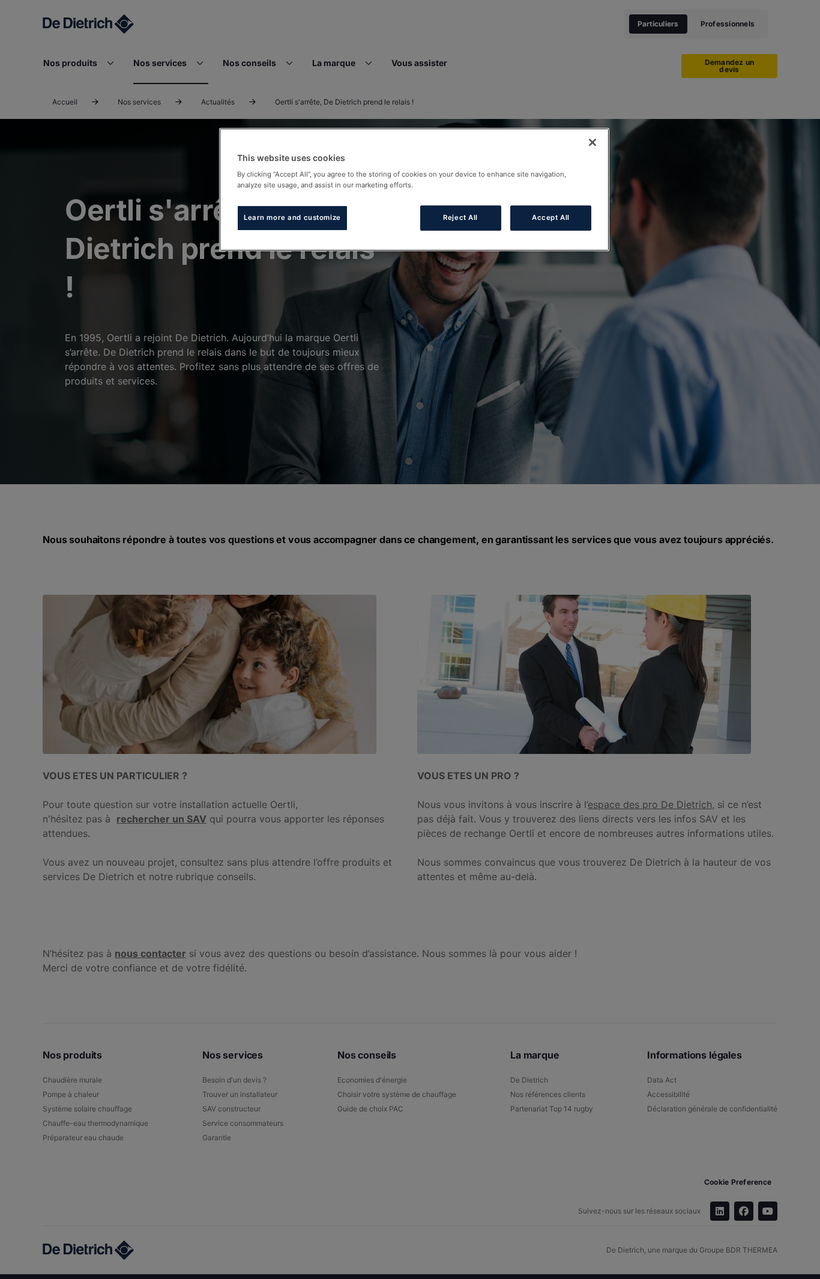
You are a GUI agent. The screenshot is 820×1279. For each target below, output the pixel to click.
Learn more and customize (292, 217)
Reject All (460, 217)
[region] (414, 189)
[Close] (592, 142)
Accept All (551, 217)
